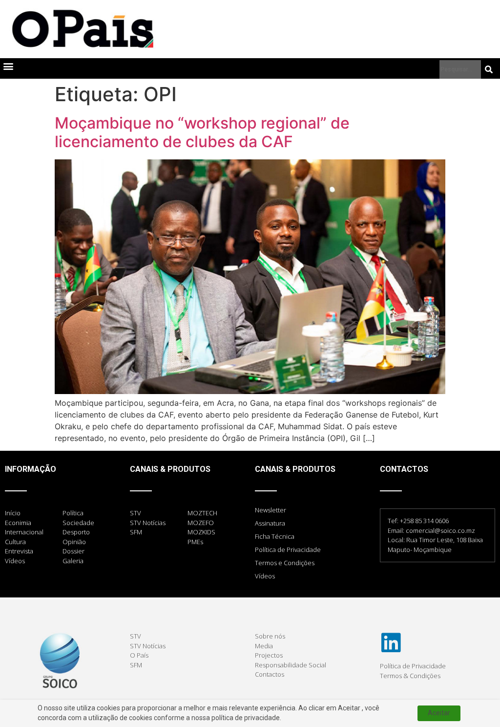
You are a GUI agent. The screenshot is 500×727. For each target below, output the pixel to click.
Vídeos (265, 576)
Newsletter (270, 510)
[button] (8, 66)
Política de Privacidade (288, 549)
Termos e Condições (284, 562)
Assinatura (270, 523)
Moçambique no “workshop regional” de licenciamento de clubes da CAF (202, 132)
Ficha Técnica (274, 536)
